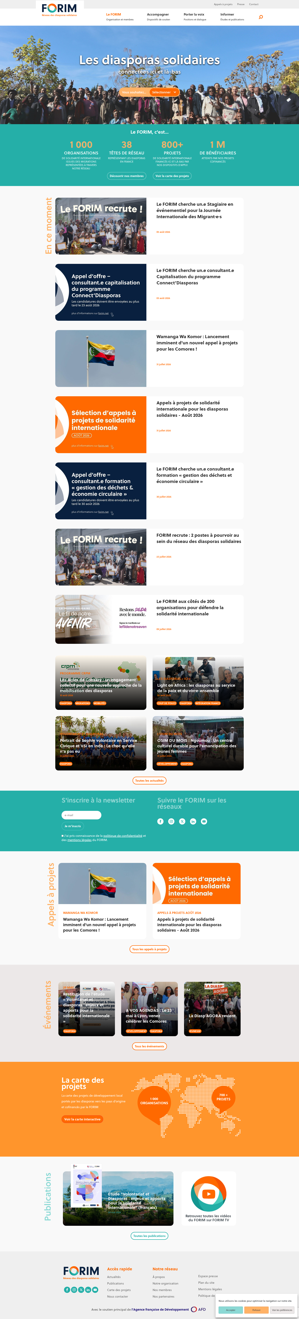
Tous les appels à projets (149, 949)
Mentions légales (210, 1289)
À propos (159, 1277)
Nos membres (162, 1290)
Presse (240, 4)
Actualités (114, 1277)
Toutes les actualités (149, 780)
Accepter (230, 1310)
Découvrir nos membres (127, 176)
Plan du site (206, 1282)
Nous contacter (117, 1296)
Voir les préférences (282, 1310)
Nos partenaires (163, 1296)
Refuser (256, 1310)
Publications (115, 1283)
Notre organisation (165, 1283)
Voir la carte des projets (172, 176)
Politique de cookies (212, 1295)
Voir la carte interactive (82, 1119)
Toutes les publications (149, 1236)
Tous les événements (149, 1046)
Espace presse (208, 1276)
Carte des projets (119, 1290)
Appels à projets (223, 4)
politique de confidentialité (122, 835)
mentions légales (79, 840)
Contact (254, 4)
